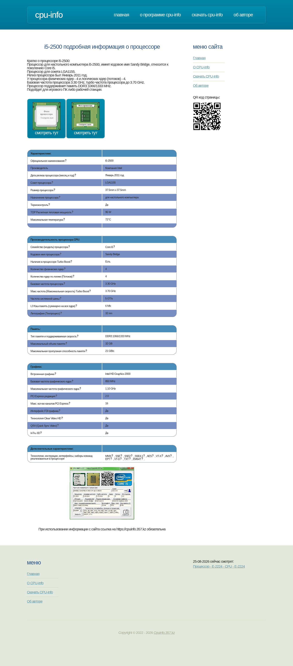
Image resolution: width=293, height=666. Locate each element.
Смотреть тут (46, 132)
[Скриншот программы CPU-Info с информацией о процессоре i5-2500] (102, 518)
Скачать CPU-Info (207, 14)
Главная (121, 14)
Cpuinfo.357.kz (164, 633)
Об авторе (243, 14)
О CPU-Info (201, 67)
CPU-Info (49, 15)
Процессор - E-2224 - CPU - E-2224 (219, 566)
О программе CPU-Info (160, 14)
